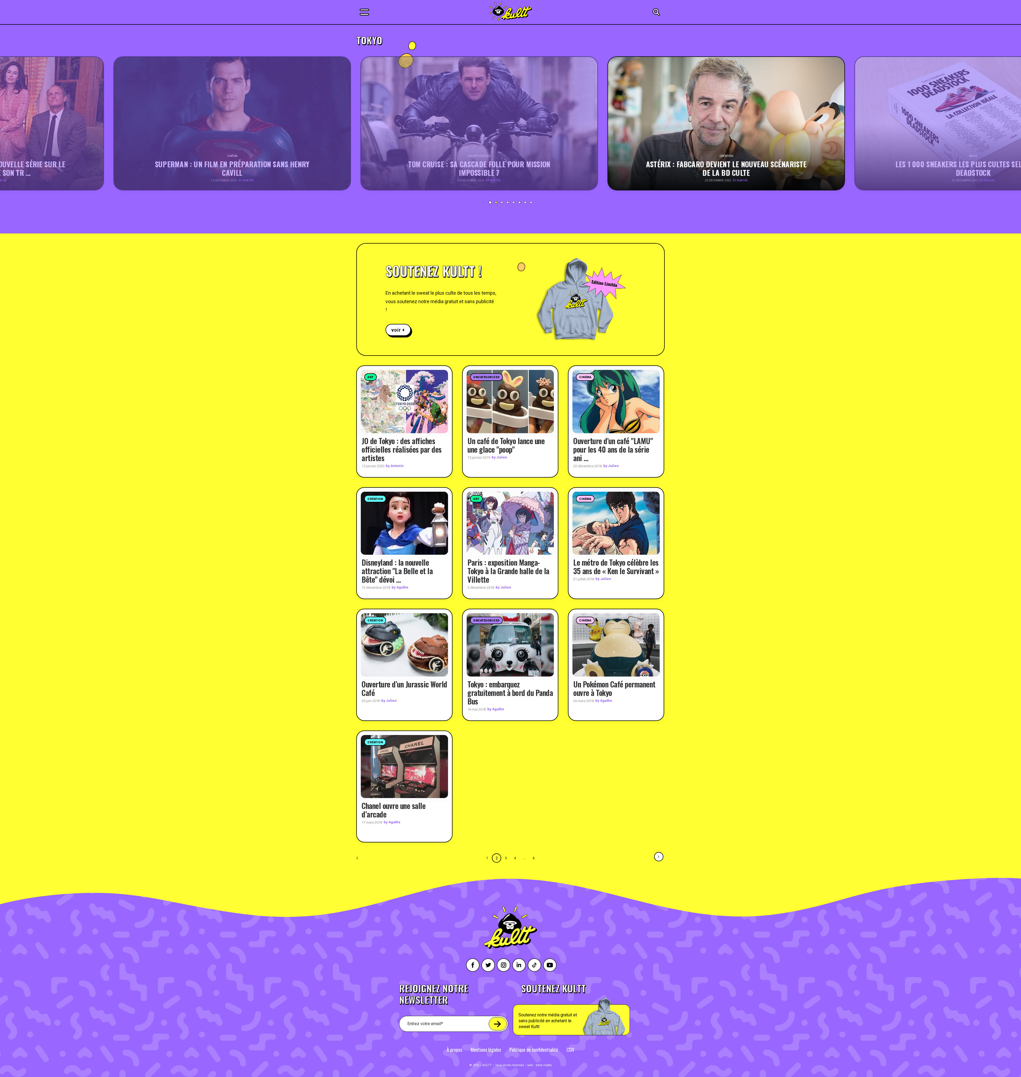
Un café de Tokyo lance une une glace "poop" (506, 445)
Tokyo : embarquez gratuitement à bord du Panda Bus (510, 693)
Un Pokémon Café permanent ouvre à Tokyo (614, 688)
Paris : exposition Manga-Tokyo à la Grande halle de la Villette (508, 571)
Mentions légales (486, 1049)
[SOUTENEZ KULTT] (586, 1009)
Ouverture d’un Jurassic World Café (404, 688)
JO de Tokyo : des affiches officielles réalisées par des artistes (402, 449)
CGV (570, 1049)
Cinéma (585, 377)
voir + (398, 330)
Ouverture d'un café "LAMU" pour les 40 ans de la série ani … (613, 449)
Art (370, 377)
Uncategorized (486, 377)
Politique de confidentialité (533, 1049)
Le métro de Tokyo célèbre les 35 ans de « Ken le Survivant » (616, 566)
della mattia (543, 1065)
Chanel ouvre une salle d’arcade (393, 810)
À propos (454, 1049)
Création (375, 499)
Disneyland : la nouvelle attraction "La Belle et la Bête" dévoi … (397, 571)
